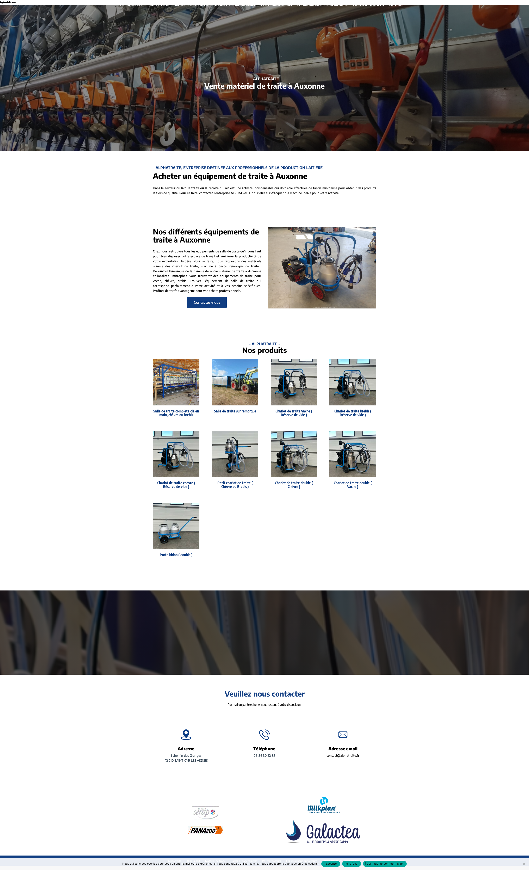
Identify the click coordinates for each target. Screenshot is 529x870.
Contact (396, 5)
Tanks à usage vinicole (235, 5)
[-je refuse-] (524, 864)
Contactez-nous (207, 302)
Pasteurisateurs (276, 5)
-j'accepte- (330, 863)
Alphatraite (131, 5)
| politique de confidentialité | (385, 863)
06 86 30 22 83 (264, 755)
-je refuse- (351, 863)
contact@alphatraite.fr (342, 755)
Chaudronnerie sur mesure (322, 5)
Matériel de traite (192, 5)
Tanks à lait (159, 5)
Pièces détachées (368, 5)
